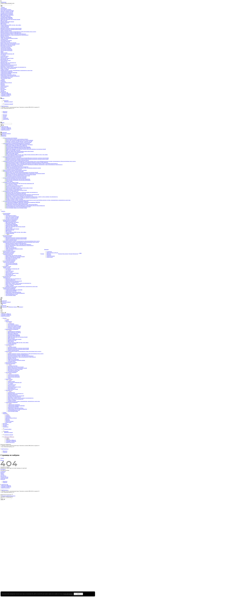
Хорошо (78, 593)
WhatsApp (5, 112)
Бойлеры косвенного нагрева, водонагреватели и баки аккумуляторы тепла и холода (25, 353)
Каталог (7, 320)
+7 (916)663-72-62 (5, 94)
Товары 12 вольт (11, 381)
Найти (2, 499)
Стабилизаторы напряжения (14, 404)
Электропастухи (11, 392)
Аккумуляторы (11, 323)
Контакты (2, 472)
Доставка (2, 474)
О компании (3, 471)
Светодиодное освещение (13, 374)
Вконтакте (5, 111)
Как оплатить (3, 475)
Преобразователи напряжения (14, 331)
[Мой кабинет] (1, 299)
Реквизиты (2, 479)
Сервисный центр (4, 478)
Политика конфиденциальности (8, 495)
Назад (8, 319)
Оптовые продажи (4, 477)
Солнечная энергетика (12, 365)
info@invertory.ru (4, 106)
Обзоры (2, 473)
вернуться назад (5, 470)
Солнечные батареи (12, 346)
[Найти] (1, 6)
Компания (7, 415)
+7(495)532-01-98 (4, 92)
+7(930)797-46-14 (5, 95)
